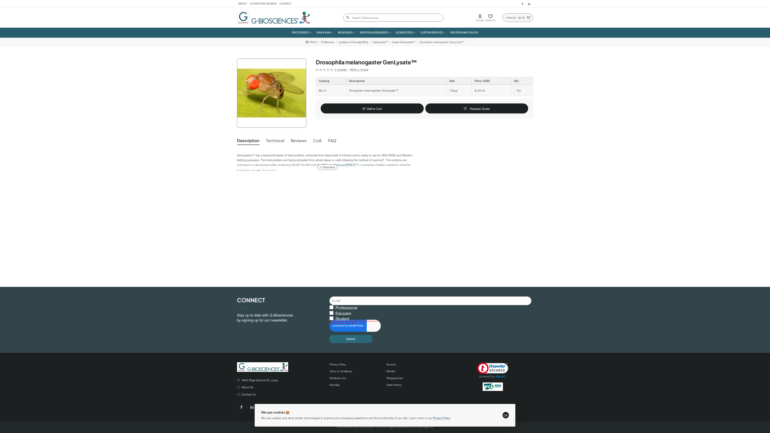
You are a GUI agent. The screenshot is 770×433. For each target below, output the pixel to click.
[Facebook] (241, 407)
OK (506, 415)
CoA (317, 140)
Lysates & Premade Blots (353, 42)
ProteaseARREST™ (346, 165)
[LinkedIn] (251, 407)
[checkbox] (430, 313)
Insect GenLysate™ (403, 42)
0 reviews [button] (341, 70)
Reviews (299, 140)
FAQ (332, 140)
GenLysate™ (380, 42)
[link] (493, 370)
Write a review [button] (359, 70)
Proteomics (327, 42)
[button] (372, 108)
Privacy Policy (441, 418)
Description (248, 140)
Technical (275, 140)
